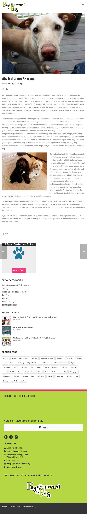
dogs (3, 233)
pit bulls (16, 376)
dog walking (6, 367)
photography (73, 372)
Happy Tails (6, 301)
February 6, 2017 (12, 83)
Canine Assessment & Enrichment (14, 285)
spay (77, 376)
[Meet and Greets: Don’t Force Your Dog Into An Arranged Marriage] (6, 320)
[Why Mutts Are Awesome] (43, 43)
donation (16, 367)
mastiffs (12, 372)
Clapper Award (31, 363)
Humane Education (9, 305)
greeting (55, 367)
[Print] (8, 88)
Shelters (69, 376)
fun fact (46, 367)
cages (5, 363)
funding (38, 367)
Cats (3, 289)
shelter (50, 376)
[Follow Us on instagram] (11, 437)
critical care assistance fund (58, 363)
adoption (5, 358)
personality (63, 372)
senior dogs (40, 376)
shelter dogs (59, 376)
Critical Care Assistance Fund (13, 292)
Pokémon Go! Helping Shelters (23, 327)
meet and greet (29, 372)
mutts (6, 233)
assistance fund (24, 358)
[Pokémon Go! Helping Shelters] (6, 330)
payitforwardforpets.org (16, 467)
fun (32, 367)
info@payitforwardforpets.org (18, 464)
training (5, 381)
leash (4, 372)
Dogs (21, 83)
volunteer (23, 381)
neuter (54, 372)
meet (19, 372)
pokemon (25, 376)
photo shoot (6, 376)
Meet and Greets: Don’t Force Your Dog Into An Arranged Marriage (35, 317)
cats (11, 363)
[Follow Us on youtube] (16, 437)
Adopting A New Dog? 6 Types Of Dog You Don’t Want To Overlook (34, 338)
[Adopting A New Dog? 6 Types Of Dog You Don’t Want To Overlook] (6, 341)
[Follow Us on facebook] (6, 437)
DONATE (45, 427)
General (4, 298)
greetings (64, 367)
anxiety (14, 358)
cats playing (20, 363)
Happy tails (73, 367)
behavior (34, 358)
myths (46, 372)
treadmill (14, 381)
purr (32, 376)
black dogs (70, 358)
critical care (43, 363)
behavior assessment (47, 358)
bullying (79, 358)
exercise (24, 367)
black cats (60, 358)
